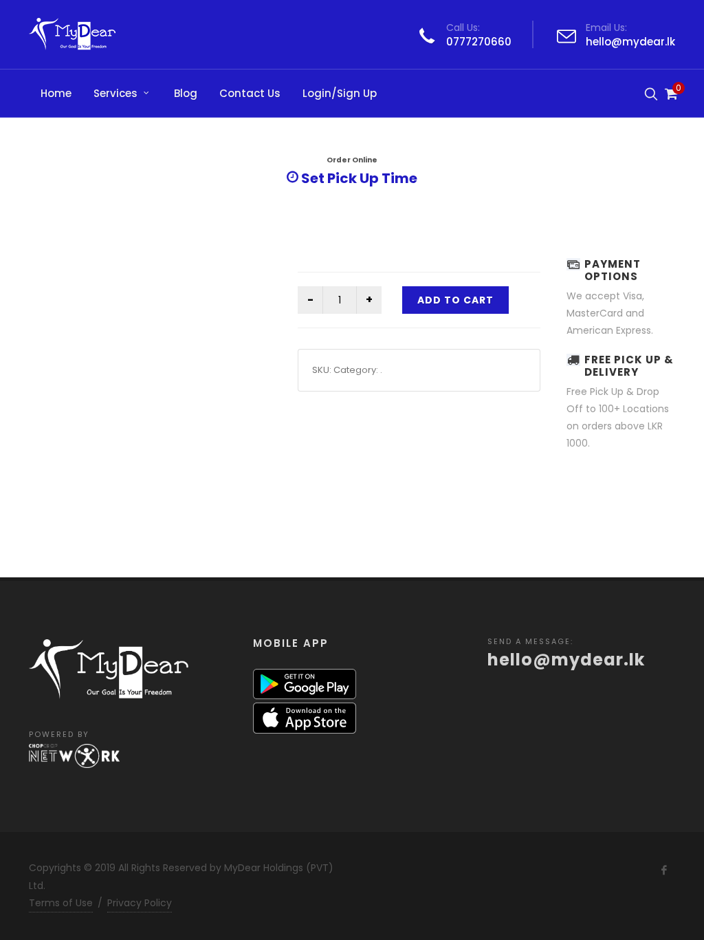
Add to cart (455, 300)
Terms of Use (61, 903)
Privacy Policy (139, 903)
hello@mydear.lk (630, 41)
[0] (670, 92)
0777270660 (479, 41)
